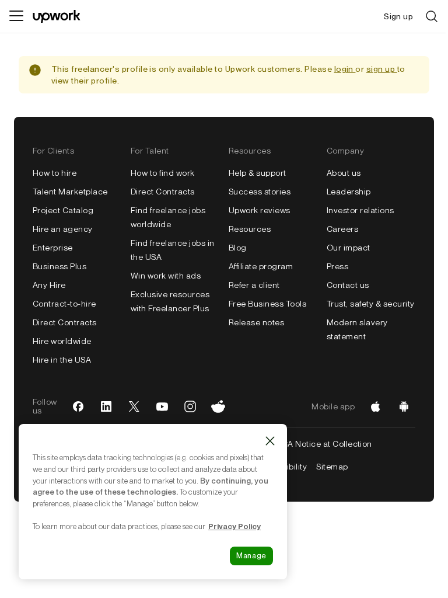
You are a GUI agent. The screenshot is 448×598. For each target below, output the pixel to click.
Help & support (257, 173)
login (345, 69)
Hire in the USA (62, 359)
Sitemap (332, 466)
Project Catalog (63, 210)
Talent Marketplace (70, 191)
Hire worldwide (62, 341)
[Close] (270, 441)
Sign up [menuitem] (398, 16)
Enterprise (53, 247)
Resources (250, 229)
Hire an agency (63, 229)
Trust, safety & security (371, 303)
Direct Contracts (65, 322)
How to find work (163, 173)
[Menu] (16, 16)
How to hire (54, 173)
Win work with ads (166, 275)
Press (337, 266)
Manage (251, 555)
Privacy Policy (234, 526)
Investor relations (360, 210)
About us (344, 173)
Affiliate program (261, 266)
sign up (381, 69)
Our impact (348, 247)
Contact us (348, 285)
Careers (342, 229)
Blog (238, 247)
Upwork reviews (259, 210)
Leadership (349, 191)
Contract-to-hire (64, 303)
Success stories (259, 191)
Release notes (256, 322)
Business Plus (59, 266)
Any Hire (49, 285)
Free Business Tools (267, 303)
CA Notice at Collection (327, 443)
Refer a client (254, 285)
